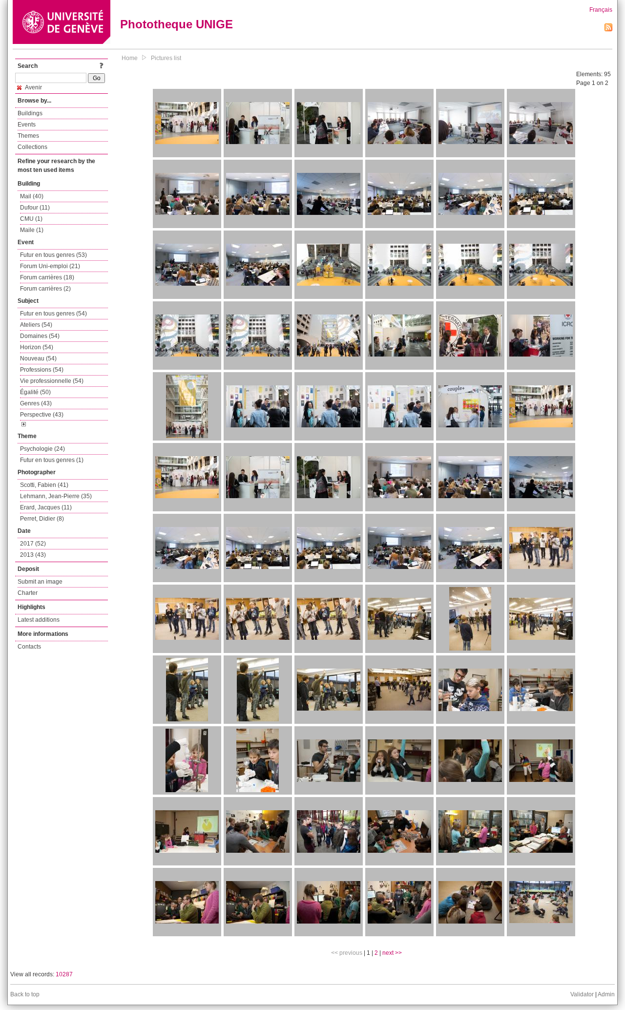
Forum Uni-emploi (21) (50, 266)
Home (130, 58)
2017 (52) (33, 543)
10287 (64, 974)
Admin (606, 994)
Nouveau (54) (38, 358)
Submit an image (40, 581)
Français (600, 9)
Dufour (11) (35, 207)
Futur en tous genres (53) (53, 255)
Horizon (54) (36, 347)
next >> (392, 952)
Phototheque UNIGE (176, 24)
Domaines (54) (40, 336)
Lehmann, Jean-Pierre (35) (56, 496)
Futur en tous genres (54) (53, 313)
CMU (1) (31, 218)
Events (27, 124)
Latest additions (39, 619)
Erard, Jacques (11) (46, 507)
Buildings (30, 113)
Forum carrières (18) (47, 277)
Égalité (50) (35, 392)
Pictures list (166, 58)
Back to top (25, 994)
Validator (582, 994)
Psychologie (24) (42, 448)
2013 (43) (33, 554)
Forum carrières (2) (45, 288)
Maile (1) (31, 230)
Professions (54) (41, 369)
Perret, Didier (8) (42, 518)
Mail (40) (31, 196)
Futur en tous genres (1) (51, 460)
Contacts (29, 646)
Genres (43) (36, 403)
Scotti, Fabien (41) (44, 485)
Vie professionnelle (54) (51, 381)
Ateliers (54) (36, 324)
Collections (32, 147)
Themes (28, 135)
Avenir (33, 87)
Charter (28, 592)
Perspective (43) (41, 414)
